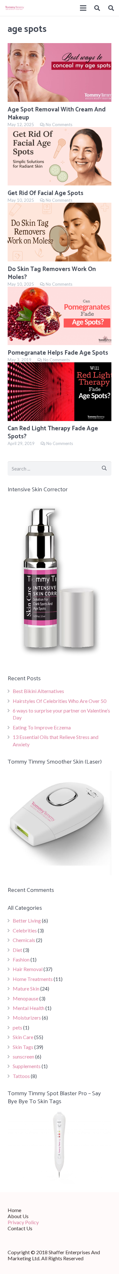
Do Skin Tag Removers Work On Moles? (52, 273)
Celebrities (25, 930)
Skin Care (23, 1037)
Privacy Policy (23, 1222)
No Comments (59, 124)
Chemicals (24, 940)
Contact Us (20, 1228)
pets (17, 1027)
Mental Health (28, 1008)
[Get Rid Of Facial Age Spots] (59, 156)
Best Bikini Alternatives (38, 691)
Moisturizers (27, 1017)
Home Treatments (33, 979)
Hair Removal (28, 969)
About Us (18, 1216)
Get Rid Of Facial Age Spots (45, 193)
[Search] (97, 8)
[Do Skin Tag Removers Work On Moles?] (59, 232)
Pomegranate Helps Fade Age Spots (58, 353)
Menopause (25, 998)
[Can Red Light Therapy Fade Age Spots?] (59, 391)
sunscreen (23, 1056)
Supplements (27, 1066)
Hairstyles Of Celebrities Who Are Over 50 (59, 701)
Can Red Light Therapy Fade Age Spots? (53, 432)
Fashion (21, 959)
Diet (17, 950)
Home (14, 1210)
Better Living (27, 920)
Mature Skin (26, 988)
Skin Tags (23, 1047)
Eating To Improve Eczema (42, 727)
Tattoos (21, 1076)
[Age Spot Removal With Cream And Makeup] (59, 72)
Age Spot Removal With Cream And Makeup (57, 114)
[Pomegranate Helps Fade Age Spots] (59, 316)
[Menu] (83, 8)
